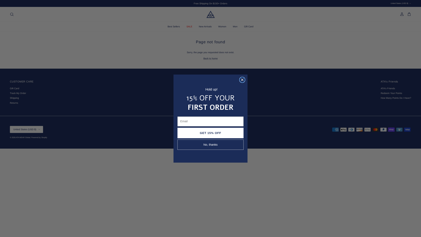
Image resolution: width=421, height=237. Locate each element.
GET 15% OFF (210, 133)
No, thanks (210, 144)
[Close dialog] (242, 79)
